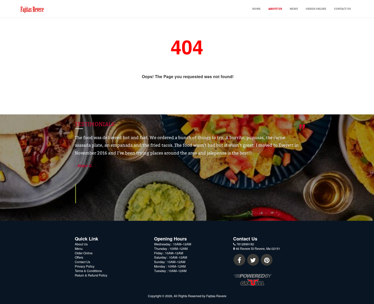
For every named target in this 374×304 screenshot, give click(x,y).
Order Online (316, 8)
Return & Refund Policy (91, 275)
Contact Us (342, 8)
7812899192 (245, 244)
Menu (294, 8)
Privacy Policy (84, 266)
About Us (275, 8)
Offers (79, 257)
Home (256, 8)
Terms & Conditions (88, 271)
